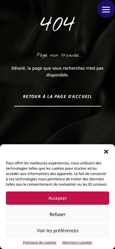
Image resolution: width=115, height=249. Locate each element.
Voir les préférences (57, 230)
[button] (106, 152)
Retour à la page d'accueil (57, 96)
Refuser (57, 214)
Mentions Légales (77, 242)
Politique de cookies (39, 242)
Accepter (57, 198)
